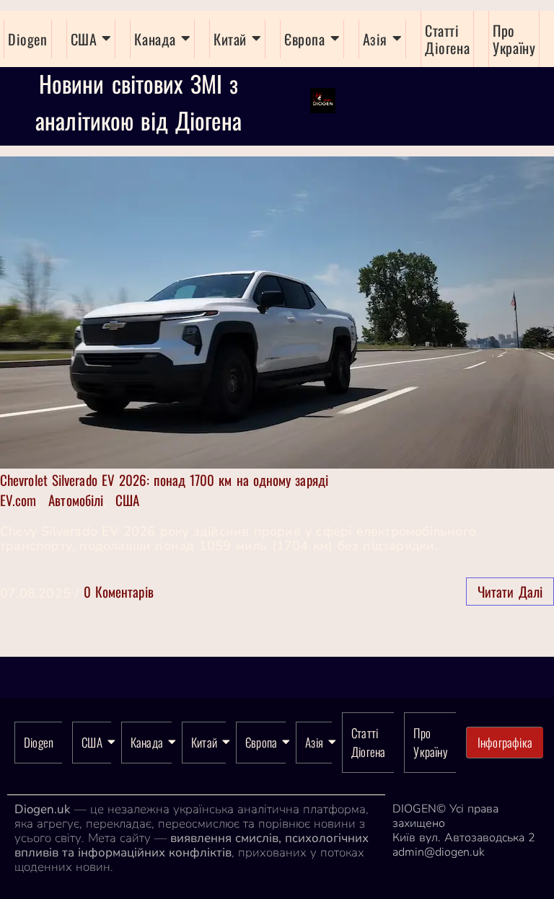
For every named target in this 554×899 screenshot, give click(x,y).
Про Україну (514, 38)
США (84, 39)
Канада (155, 39)
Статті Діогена (447, 38)
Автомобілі (75, 500)
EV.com (18, 500)
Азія (375, 39)
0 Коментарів (119, 591)
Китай (230, 39)
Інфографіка (505, 742)
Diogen (28, 39)
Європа (304, 39)
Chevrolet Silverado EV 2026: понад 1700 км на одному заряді (164, 479)
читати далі (510, 591)
